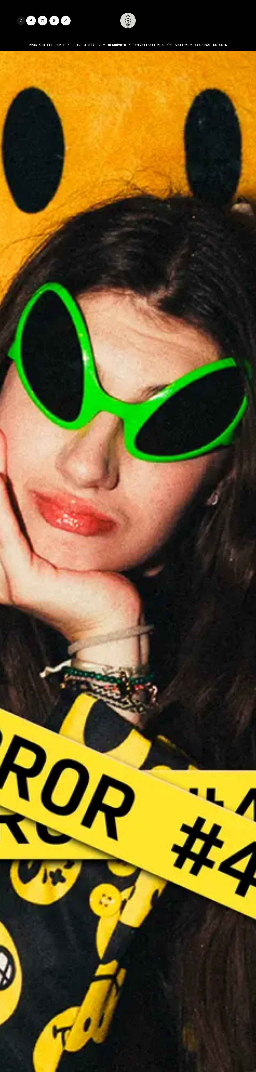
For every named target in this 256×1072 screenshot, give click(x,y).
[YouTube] (54, 20)
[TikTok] (66, 20)
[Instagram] (42, 20)
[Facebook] (31, 20)
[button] (21, 20)
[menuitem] (49, 45)
